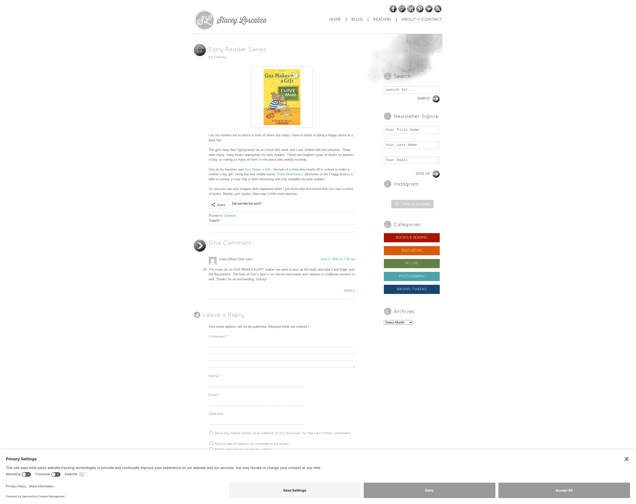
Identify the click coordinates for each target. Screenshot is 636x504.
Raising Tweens (412, 289)
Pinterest (420, 8)
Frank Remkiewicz (290, 174)
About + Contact (421, 19)
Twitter (429, 8)
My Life (411, 263)
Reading (382, 19)
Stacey (220, 57)
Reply (349, 291)
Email (214, 395)
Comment (219, 336)
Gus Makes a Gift (258, 169)
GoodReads (402, 8)
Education (411, 250)
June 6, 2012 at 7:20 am (337, 259)
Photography (412, 276)
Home (335, 19)
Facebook (393, 8)
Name (215, 376)
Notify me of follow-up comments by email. (252, 444)
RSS (437, 8)
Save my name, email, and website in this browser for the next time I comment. (283, 433)
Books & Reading (412, 237)
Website (216, 414)
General (230, 215)
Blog (357, 19)
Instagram (411, 8)
